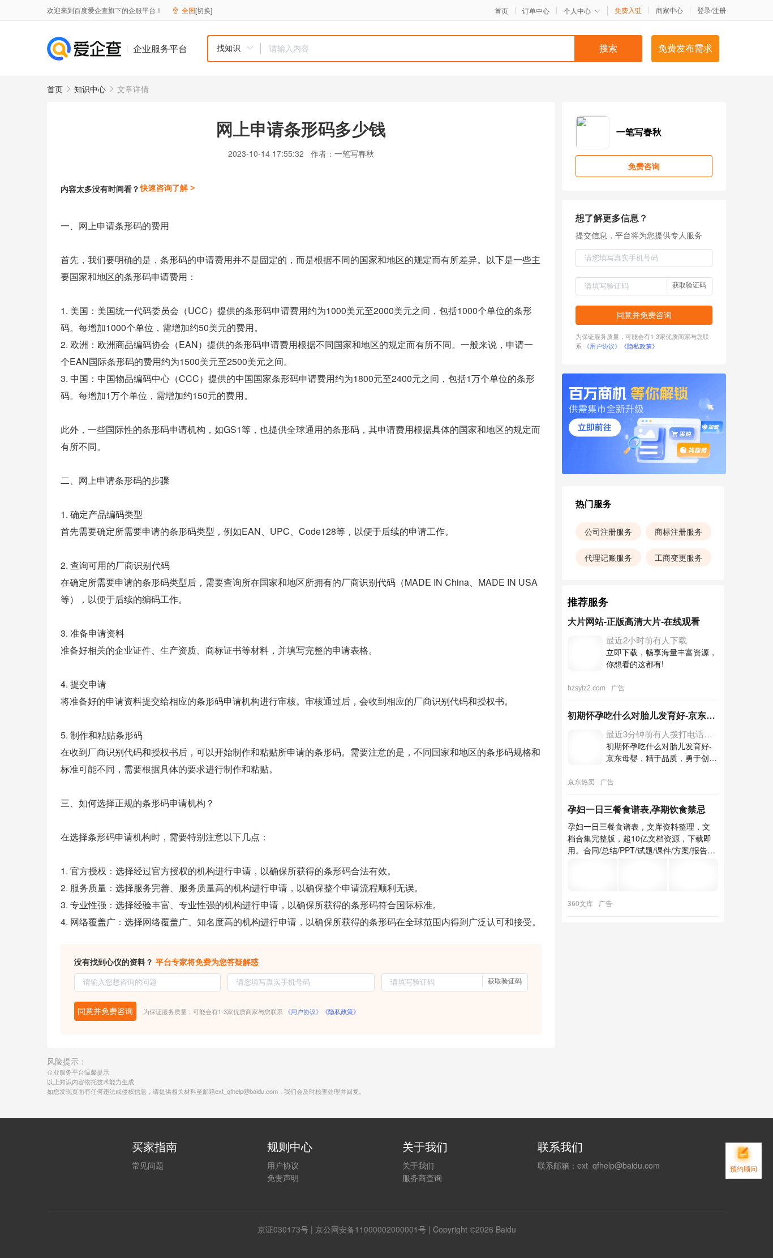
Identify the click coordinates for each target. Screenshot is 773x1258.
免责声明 (283, 1177)
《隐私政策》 (340, 1011)
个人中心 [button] (577, 10)
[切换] (203, 10)
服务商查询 (422, 1177)
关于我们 (418, 1165)
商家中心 (669, 10)
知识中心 (90, 89)
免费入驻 (628, 10)
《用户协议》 (303, 1011)
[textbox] (451, 48)
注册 (719, 10)
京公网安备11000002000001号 (370, 1229)
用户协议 (283, 1165)
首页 (501, 10)
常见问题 (148, 1165)
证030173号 (286, 1229)
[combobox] (424, 48)
